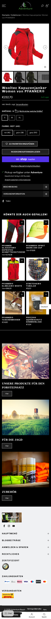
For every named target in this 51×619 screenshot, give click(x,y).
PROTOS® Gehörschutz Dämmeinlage (34, 319)
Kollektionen (16, 15)
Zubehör (9, 491)
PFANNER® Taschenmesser (11, 318)
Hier (7, 393)
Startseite (6, 15)
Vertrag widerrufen (34, 609)
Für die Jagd (12, 439)
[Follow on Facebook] (4, 526)
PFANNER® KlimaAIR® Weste (12, 285)
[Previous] (6, 47)
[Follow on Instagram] (9, 526)
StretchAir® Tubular (33, 285)
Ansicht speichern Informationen (18, 180)
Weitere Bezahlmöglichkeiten (25, 166)
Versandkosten (22, 104)
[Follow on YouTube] (13, 526)
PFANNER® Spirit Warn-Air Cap (35, 247)
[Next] (45, 47)
